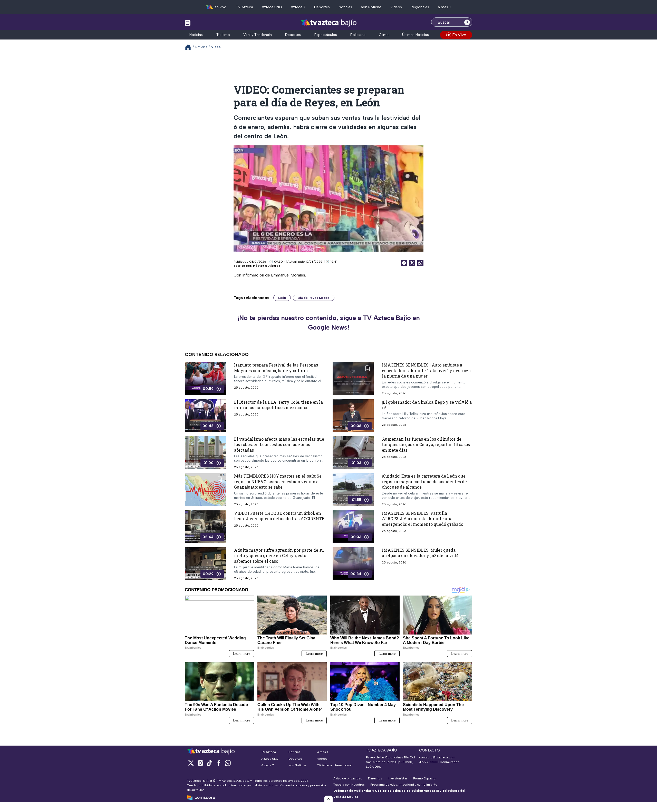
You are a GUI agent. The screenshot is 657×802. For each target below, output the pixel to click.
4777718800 (428, 762)
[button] (328, 799)
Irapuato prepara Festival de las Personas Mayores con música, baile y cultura (276, 367)
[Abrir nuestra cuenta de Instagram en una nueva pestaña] (200, 763)
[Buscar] (467, 22)
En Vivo (459, 34)
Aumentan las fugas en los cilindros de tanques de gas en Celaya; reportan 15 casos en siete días (426, 444)
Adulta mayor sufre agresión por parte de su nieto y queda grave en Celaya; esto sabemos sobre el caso (279, 555)
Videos (396, 7)
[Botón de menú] (187, 23)
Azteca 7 (298, 7)
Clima (384, 35)
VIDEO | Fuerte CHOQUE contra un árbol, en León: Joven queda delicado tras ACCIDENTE (279, 515)
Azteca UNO (272, 7)
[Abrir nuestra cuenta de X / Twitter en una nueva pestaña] (191, 763)
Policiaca (357, 35)
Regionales (420, 7)
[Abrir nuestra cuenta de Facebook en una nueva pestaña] (219, 763)
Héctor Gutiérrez (266, 266)
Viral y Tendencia (257, 35)
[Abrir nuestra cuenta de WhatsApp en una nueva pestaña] (228, 763)
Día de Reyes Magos (314, 298)
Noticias (345, 7)
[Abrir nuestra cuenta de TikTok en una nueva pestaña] (209, 763)
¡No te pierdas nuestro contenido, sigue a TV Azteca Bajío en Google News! (328, 322)
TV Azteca (244, 7)
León (282, 298)
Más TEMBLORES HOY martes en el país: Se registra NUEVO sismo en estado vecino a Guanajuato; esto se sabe (278, 481)
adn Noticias (371, 7)
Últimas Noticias (415, 35)
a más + (444, 7)
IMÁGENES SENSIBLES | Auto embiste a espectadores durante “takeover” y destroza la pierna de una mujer (426, 370)
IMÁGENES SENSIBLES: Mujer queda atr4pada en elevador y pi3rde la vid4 (420, 552)
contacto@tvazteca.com (437, 757)
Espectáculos (325, 35)
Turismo (223, 35)
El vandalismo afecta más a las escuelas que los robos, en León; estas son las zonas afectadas (279, 444)
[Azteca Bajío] (328, 22)
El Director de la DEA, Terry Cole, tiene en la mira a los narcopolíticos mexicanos (278, 404)
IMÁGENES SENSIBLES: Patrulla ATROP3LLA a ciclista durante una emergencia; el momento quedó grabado (422, 518)
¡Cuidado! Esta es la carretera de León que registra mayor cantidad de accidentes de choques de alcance (424, 481)
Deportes (322, 7)
